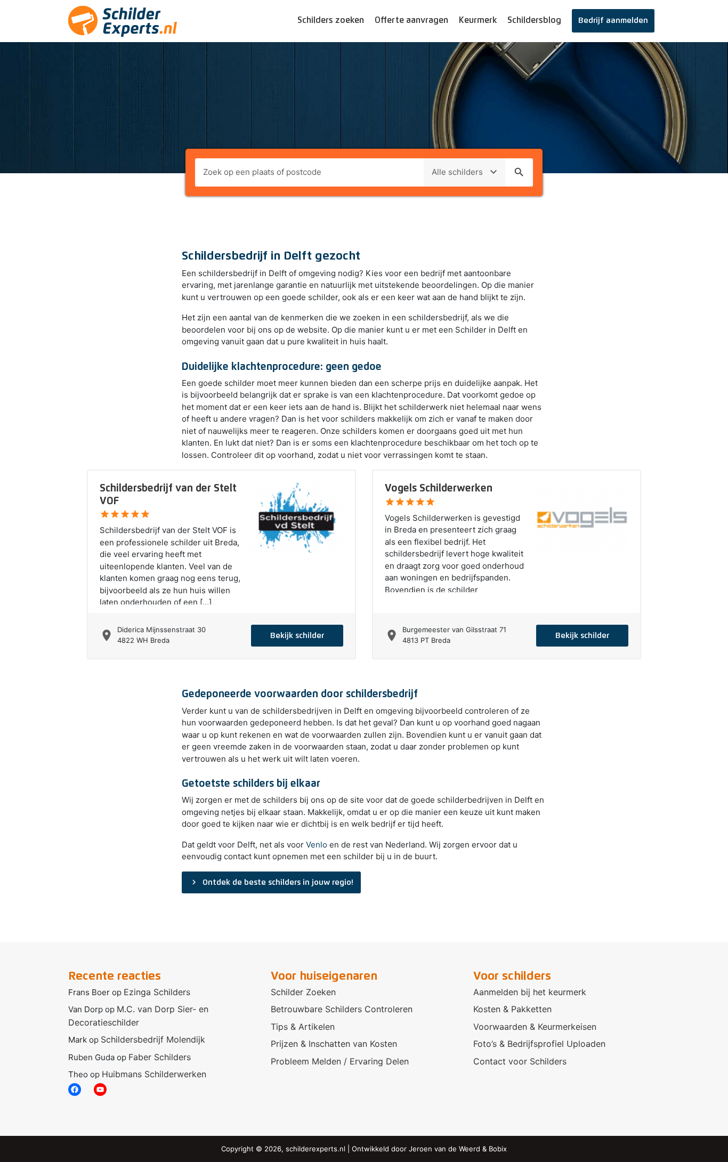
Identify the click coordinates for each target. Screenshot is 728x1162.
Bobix (498, 1148)
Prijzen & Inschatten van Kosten (334, 1043)
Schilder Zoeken (303, 992)
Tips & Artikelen (303, 1026)
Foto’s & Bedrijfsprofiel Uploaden (539, 1043)
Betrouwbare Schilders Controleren (341, 1009)
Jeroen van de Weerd (444, 1148)
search (519, 172)
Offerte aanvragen (411, 20)
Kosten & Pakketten (512, 1009)
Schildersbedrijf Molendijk (153, 1039)
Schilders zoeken (330, 20)
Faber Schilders (159, 1057)
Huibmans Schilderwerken (154, 1074)
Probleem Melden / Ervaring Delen (340, 1061)
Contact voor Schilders (520, 1061)
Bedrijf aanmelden (613, 21)
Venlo (316, 845)
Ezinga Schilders (157, 992)
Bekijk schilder (297, 636)
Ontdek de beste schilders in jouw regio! (271, 882)
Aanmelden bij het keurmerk (529, 992)
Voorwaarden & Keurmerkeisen (534, 1026)
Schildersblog (534, 20)
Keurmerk (478, 20)
